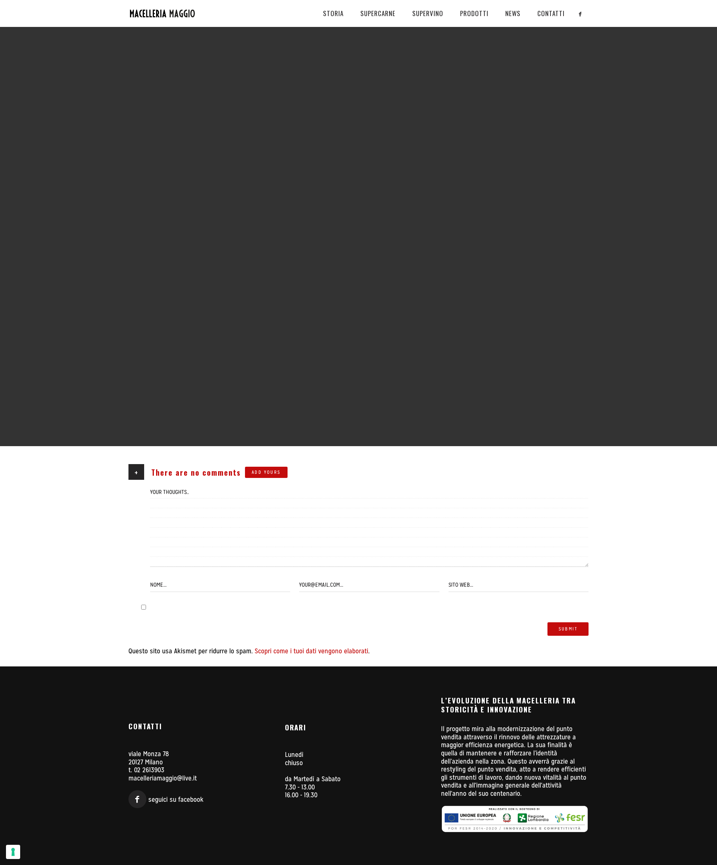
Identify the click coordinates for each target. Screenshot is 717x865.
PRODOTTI (474, 13)
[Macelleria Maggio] (174, 13)
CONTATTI (551, 13)
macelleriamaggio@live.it (162, 778)
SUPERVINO (427, 13)
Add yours (266, 472)
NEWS (513, 13)
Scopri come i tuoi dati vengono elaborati (311, 651)
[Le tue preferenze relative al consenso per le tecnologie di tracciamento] (13, 852)
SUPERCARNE (377, 13)
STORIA (333, 13)
